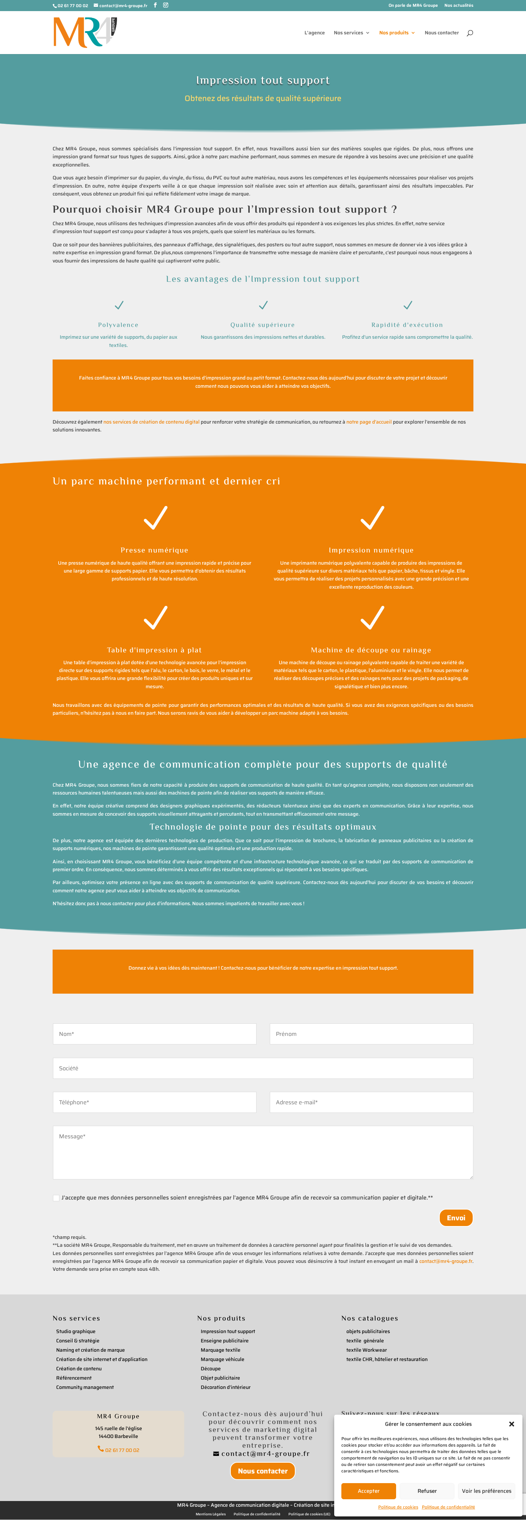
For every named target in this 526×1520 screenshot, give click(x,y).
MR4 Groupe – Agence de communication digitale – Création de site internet (263, 1505)
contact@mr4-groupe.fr (445, 1261)
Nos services (348, 33)
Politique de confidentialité (448, 1507)
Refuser (427, 1491)
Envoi (456, 1218)
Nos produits (394, 33)
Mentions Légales (211, 1514)
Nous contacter (442, 33)
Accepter (369, 1491)
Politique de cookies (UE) (309, 1514)
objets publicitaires (368, 1331)
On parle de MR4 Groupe (413, 6)
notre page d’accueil (369, 422)
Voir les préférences (486, 1491)
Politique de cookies (398, 1507)
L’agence (315, 33)
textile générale (365, 1341)
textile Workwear (366, 1350)
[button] (511, 1424)
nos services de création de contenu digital (151, 422)
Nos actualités (458, 6)
